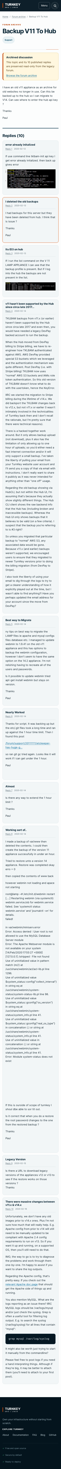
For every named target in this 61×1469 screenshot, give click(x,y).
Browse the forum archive (21, 75)
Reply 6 (9, 716)
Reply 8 (9, 834)
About (6, 1435)
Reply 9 (9, 1163)
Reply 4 (9, 311)
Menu (44, 5)
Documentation (21, 1435)
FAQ (34, 1435)
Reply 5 (9, 624)
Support (8, 40)
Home (5, 16)
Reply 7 (8, 790)
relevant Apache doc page (21, 1284)
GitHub (52, 1435)
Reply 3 (9, 253)
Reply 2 (9, 205)
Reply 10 (9, 1209)
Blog (43, 1435)
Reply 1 (8, 149)
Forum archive (19, 16)
